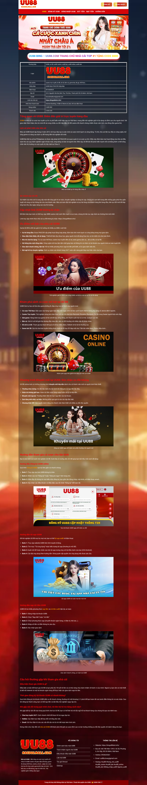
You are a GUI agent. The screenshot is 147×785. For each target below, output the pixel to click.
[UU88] (30, 4)
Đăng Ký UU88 (54, 11)
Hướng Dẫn (100, 11)
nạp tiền (45, 609)
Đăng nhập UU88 (68, 11)
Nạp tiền (90, 11)
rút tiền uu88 (55, 609)
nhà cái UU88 (45, 727)
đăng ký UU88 (32, 468)
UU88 (44, 11)
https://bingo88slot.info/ (53, 100)
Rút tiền (80, 11)
